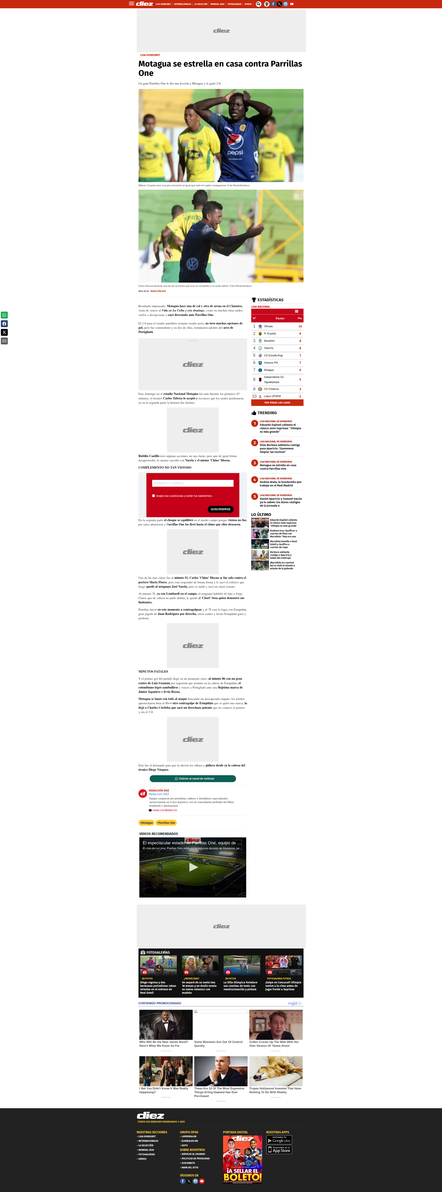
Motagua (147, 822)
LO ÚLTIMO (261, 514)
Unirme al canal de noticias (196, 778)
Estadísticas (271, 299)
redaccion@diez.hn (164, 810)
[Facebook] (182, 1181)
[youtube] (202, 1181)
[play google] (285, 1139)
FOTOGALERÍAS (158, 952)
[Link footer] (150, 1115)
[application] (192, 867)
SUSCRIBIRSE (220, 509)
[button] (4, 315)
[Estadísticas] (267, 4)
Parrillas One (167, 822)
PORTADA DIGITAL (235, 1132)
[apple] (285, 1149)
